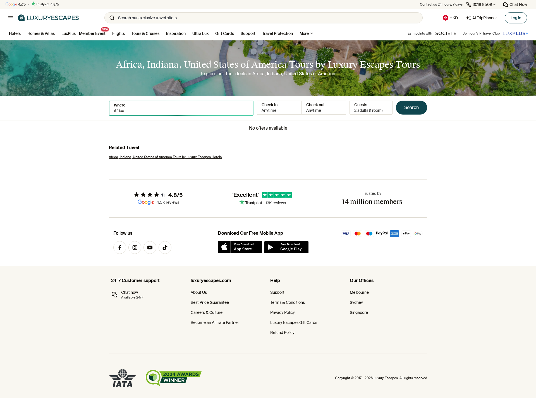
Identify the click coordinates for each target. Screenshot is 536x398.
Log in (516, 17)
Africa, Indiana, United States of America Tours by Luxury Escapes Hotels (165, 157)
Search (411, 107)
